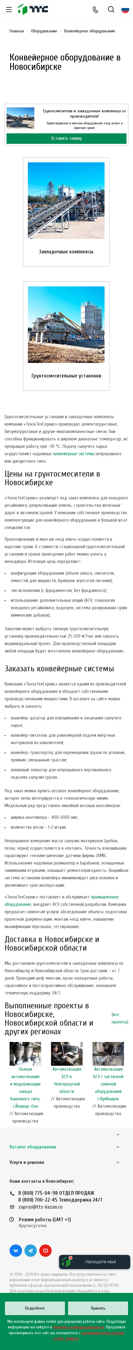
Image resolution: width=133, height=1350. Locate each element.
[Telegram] (30, 1250)
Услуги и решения (27, 1162)
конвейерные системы (73, 453)
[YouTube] (45, 1250)
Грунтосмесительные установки (66, 376)
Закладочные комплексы (66, 252)
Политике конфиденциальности (78, 1327)
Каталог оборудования (33, 1147)
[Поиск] (111, 10)
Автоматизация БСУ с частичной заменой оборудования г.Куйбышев (108, 1084)
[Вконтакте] (16, 1250)
